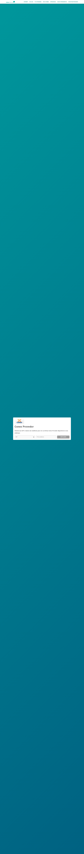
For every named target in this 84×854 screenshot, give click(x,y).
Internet (26, 1)
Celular (31, 1)
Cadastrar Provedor (73, 1)
